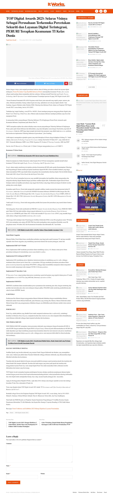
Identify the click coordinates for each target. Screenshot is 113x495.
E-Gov (52, 11)
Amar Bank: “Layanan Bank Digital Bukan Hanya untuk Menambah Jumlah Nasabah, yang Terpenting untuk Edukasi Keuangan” (87, 128)
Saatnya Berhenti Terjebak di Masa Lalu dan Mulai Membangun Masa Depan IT (97, 289)
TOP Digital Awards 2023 (21, 412)
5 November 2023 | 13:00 (25, 40)
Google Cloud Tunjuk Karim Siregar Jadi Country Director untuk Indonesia (96, 227)
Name (8, 466)
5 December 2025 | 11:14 (95, 79)
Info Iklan (93, 492)
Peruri (11, 412)
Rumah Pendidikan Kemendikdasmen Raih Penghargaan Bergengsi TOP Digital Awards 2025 (95, 36)
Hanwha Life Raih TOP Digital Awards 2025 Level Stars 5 (96, 24)
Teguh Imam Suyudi (11, 40)
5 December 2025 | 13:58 (95, 67)
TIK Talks (71, 11)
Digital (46, 11)
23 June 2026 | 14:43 (94, 231)
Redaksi (75, 492)
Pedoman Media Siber (83, 492)
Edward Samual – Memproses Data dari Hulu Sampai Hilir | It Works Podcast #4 (97, 333)
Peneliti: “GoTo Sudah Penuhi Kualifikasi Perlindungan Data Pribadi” (92, 155)
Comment (8, 443)
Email (8, 474)
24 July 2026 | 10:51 (93, 293)
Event (37, 40)
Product (58, 11)
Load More (91, 87)
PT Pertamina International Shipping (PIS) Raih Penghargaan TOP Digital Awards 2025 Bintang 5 (97, 75)
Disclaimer (99, 492)
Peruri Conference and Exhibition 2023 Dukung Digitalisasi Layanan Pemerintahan (35, 408)
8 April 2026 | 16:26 (93, 248)
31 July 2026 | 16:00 (93, 274)
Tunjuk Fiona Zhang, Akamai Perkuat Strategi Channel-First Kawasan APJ (96, 244)
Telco (40, 11)
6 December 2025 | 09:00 (95, 54)
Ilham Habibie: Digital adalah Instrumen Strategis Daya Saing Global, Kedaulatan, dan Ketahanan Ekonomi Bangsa (96, 62)
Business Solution (30, 11)
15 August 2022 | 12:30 (94, 337)
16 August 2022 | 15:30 (94, 320)
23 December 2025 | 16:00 (95, 26)
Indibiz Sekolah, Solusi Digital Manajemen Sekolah (94, 162)
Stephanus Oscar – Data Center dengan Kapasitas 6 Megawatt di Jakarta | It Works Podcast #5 (96, 316)
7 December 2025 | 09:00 (95, 41)
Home (7, 11)
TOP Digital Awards (17, 11)
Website (43, 474)
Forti (64, 11)
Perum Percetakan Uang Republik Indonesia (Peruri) (27, 92)
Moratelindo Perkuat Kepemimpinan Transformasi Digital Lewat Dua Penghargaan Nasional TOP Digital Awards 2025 (97, 49)
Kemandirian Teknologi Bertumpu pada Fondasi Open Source (97, 271)
